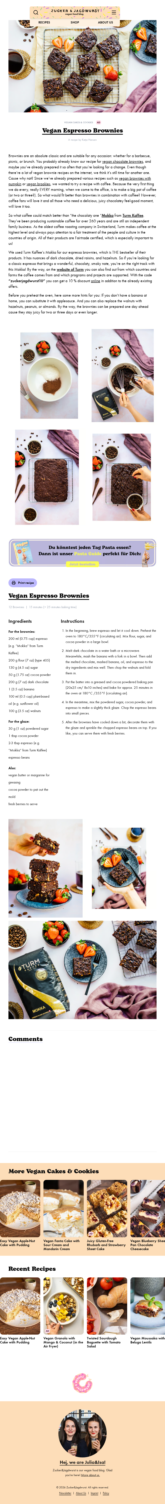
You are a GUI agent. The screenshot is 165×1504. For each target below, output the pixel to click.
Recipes (44, 22)
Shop (75, 22)
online (95, 281)
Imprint (94, 1493)
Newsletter (65, 1493)
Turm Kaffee (133, 215)
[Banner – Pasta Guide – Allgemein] (82, 552)
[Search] (35, 12)
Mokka (107, 215)
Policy (106, 1493)
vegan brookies (38, 184)
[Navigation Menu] (114, 12)
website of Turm (70, 269)
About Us (105, 22)
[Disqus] (82, 1096)
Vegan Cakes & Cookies (78, 122)
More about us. (90, 1475)
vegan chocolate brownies (122, 161)
